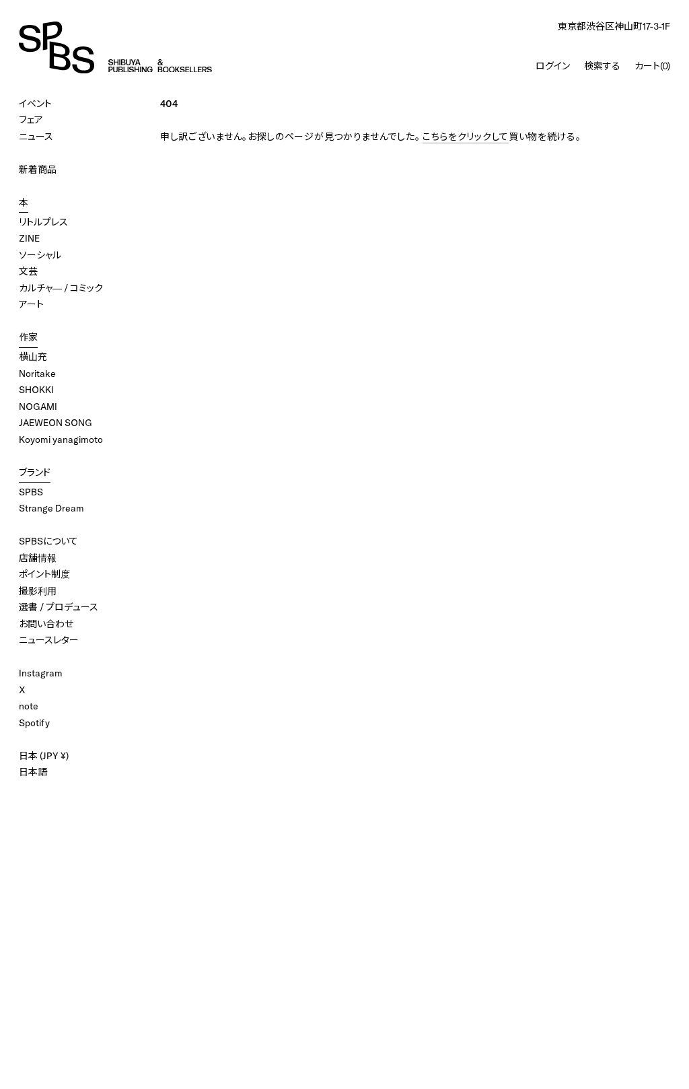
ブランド (34, 472)
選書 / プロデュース (58, 607)
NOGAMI (38, 406)
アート (31, 304)
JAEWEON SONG (55, 423)
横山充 (33, 357)
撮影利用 (38, 591)
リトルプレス (43, 222)
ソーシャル (40, 255)
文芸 (28, 271)
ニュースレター (49, 640)
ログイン (553, 66)
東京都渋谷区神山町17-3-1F (614, 26)
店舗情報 (38, 558)
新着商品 (38, 170)
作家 (28, 337)
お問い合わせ (46, 624)
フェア (31, 120)
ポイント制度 (44, 574)
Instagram (41, 673)
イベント (35, 104)
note (28, 706)
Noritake (37, 373)
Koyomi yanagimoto (61, 439)
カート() (652, 66)
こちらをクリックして (466, 137)
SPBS (31, 492)
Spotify (34, 723)
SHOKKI (36, 390)
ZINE (29, 238)
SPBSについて (48, 541)
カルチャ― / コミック (61, 288)
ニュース (36, 137)
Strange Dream (51, 508)
